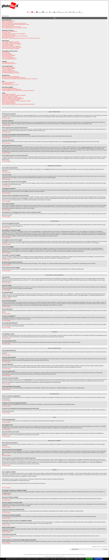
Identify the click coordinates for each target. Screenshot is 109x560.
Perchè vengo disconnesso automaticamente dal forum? (14, 23)
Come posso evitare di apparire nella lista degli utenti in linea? (15, 24)
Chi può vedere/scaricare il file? (9, 103)
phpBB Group (35, 444)
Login (81, 12)
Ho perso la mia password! (7, 25)
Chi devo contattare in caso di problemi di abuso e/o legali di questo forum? (18, 90)
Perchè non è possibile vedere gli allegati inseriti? (13, 98)
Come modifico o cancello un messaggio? (11, 43)
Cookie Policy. (98, 558)
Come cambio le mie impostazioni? (9, 31)
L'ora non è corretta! (6, 32)
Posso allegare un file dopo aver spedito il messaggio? (14, 95)
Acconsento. (89, 558)
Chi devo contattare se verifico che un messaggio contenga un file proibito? (18, 104)
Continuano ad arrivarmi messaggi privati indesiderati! (13, 77)
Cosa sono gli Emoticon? (7, 54)
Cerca (51, 12)
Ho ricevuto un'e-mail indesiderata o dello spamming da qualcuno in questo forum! (20, 78)
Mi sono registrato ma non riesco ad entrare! (11, 26)
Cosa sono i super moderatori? (8, 68)
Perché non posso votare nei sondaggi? (10, 48)
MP (71, 12)
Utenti (56, 12)
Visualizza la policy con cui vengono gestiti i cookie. (54, 556)
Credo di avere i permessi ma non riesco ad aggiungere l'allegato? (16, 100)
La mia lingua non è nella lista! (8, 34)
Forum (34, 12)
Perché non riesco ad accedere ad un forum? (11, 47)
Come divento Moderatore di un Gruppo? (11, 72)
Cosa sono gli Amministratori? (8, 67)
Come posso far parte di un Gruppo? (10, 71)
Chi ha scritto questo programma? (9, 88)
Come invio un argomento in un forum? (10, 41)
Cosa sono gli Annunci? (7, 56)
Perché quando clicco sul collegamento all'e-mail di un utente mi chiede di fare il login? (21, 38)
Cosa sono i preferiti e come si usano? (10, 84)
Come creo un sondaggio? (7, 45)
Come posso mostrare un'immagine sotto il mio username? (14, 36)
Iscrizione (76, 12)
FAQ (68, 12)
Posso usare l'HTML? (6, 53)
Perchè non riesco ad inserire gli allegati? (11, 99)
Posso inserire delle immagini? (8, 55)
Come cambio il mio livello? (8, 37)
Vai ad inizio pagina (6, 118)
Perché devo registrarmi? (7, 22)
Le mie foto (46, 12)
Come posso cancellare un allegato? (10, 96)
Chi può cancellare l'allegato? (8, 102)
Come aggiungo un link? (7, 83)
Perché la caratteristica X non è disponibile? (11, 89)
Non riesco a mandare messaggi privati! (10, 76)
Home (29, 12)
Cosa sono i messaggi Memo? (8, 57)
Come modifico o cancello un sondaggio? (11, 46)
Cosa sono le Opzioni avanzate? (9, 63)
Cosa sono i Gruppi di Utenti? (8, 70)
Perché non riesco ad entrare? (8, 21)
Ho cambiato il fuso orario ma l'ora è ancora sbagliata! (13, 33)
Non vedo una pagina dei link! (8, 82)
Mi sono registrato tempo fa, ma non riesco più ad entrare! (14, 27)
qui (10, 281)
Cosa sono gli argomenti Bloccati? (9, 58)
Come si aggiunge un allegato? (9, 94)
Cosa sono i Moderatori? (7, 69)
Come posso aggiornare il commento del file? (12, 97)
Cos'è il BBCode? (6, 52)
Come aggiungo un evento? (8, 62)
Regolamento (62, 12)
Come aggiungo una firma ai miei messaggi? (11, 44)
